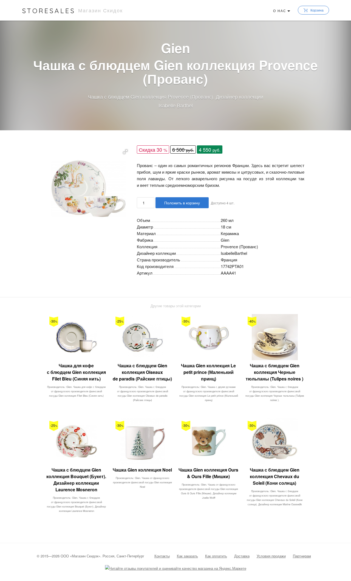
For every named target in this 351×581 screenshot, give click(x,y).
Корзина (317, 10)
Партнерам (302, 556)
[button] (125, 151)
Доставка (242, 556)
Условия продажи (271, 556)
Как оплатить (216, 556)
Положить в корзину (182, 202)
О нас (279, 10)
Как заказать (187, 556)
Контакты (162, 556)
